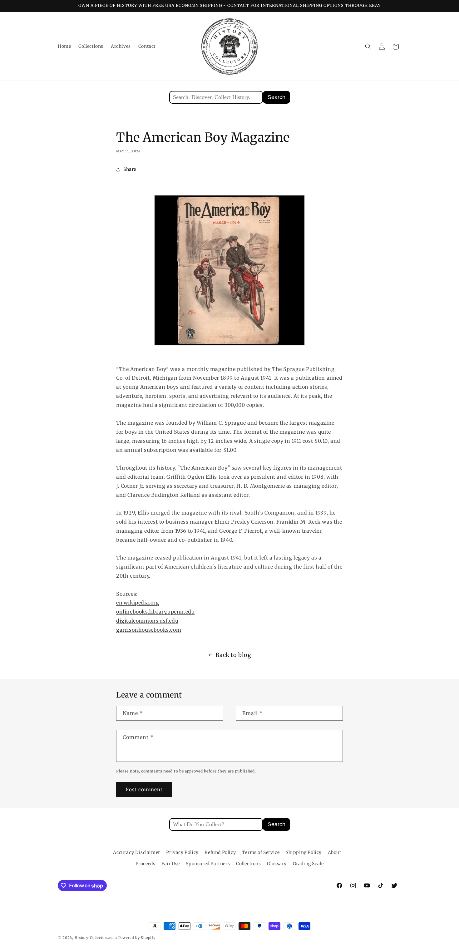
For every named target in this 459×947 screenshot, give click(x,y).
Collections (248, 863)
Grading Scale (308, 863)
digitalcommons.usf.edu (147, 621)
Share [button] (129, 169)
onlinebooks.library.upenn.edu (155, 612)
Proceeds (145, 863)
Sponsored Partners (208, 863)
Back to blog (233, 654)
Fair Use (170, 863)
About (334, 852)
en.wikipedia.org (137, 602)
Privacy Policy (182, 852)
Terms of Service (261, 852)
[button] (368, 46)
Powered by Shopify (136, 937)
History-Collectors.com (96, 937)
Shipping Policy (304, 852)
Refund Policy (220, 852)
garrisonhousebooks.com (148, 630)
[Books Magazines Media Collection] (229, 270)
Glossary (277, 863)
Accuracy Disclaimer (136, 852)
